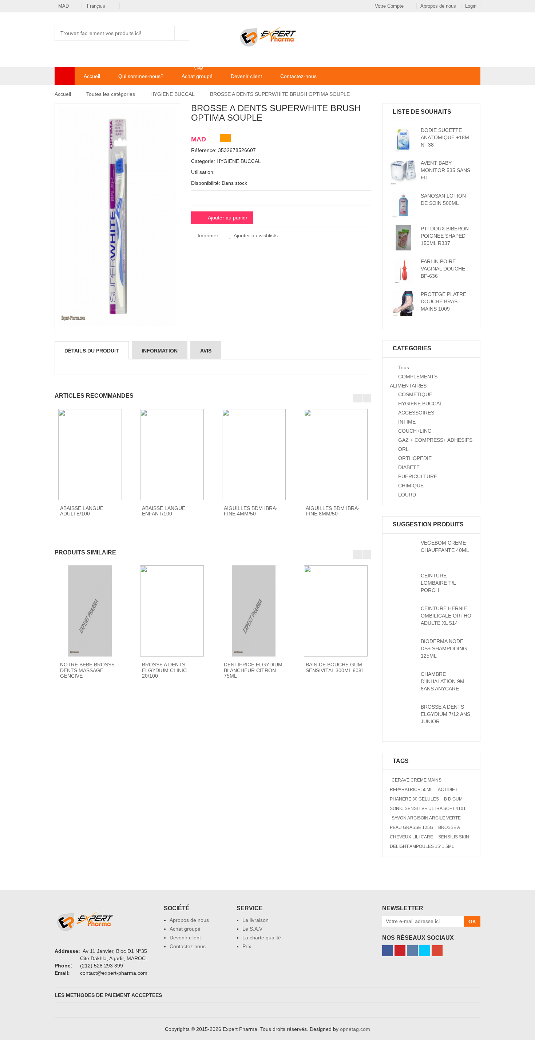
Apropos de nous (438, 6)
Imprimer (207, 235)
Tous (403, 367)
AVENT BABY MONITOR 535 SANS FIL (445, 170)
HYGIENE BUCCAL (172, 94)
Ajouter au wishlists (256, 235)
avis (205, 351)
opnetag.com (355, 1029)
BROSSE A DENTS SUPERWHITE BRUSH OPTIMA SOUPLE (280, 94)
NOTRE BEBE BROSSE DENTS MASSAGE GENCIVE (87, 670)
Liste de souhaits (428, 33)
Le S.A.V (252, 929)
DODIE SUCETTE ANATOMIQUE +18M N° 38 (445, 137)
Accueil (92, 76)
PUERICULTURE (417, 476)
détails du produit (91, 351)
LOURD (407, 495)
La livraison (255, 920)
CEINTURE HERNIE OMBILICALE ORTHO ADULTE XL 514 (446, 615)
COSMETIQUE (415, 394)
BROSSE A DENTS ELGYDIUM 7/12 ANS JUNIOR (445, 714)
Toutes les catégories (110, 94)
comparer (448, 33)
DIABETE (409, 467)
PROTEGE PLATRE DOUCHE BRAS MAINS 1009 (443, 301)
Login (470, 6)
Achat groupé (197, 76)
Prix (246, 946)
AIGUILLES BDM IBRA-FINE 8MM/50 (333, 511)
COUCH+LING (415, 431)
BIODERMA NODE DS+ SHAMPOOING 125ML (444, 648)
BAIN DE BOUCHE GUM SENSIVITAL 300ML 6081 (335, 667)
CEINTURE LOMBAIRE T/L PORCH (438, 583)
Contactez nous (188, 946)
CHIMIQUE (411, 485)
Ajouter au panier (227, 218)
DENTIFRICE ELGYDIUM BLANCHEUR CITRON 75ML (253, 670)
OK (472, 921)
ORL (403, 449)
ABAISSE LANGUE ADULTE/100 (81, 511)
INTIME (407, 422)
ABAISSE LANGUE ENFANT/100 (163, 511)
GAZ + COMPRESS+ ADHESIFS (435, 440)
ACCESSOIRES (416, 413)
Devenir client (246, 76)
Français (97, 6)
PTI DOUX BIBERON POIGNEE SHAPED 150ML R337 (445, 236)
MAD (63, 6)
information (160, 351)
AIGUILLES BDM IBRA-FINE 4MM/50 (251, 511)
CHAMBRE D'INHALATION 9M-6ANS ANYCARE (443, 681)
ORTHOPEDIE (415, 458)
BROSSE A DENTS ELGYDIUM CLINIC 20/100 (164, 670)
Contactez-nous (298, 76)
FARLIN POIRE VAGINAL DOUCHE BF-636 (443, 268)
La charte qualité (261, 937)
